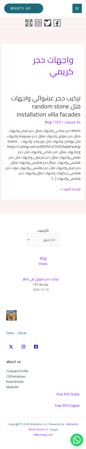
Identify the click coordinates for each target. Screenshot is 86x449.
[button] (23, 8)
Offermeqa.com (43, 434)
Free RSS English (67, 405)
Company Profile (17, 371)
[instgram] (23, 346)
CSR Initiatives (16, 376)
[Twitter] (47, 23)
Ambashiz (72, 424)
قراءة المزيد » (70, 189)
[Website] (28, 23)
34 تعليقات (72, 122)
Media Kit (12, 387)
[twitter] (11, 346)
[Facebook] (57, 23)
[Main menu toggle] (77, 8)
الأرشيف (43, 230)
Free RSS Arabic (68, 394)
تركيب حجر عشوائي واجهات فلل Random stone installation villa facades (46, 106)
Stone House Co (38, 429)
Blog (48, 122)
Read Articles (15, 382)
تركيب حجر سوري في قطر (41, 279)
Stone (43, 263)
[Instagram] (38, 23)
